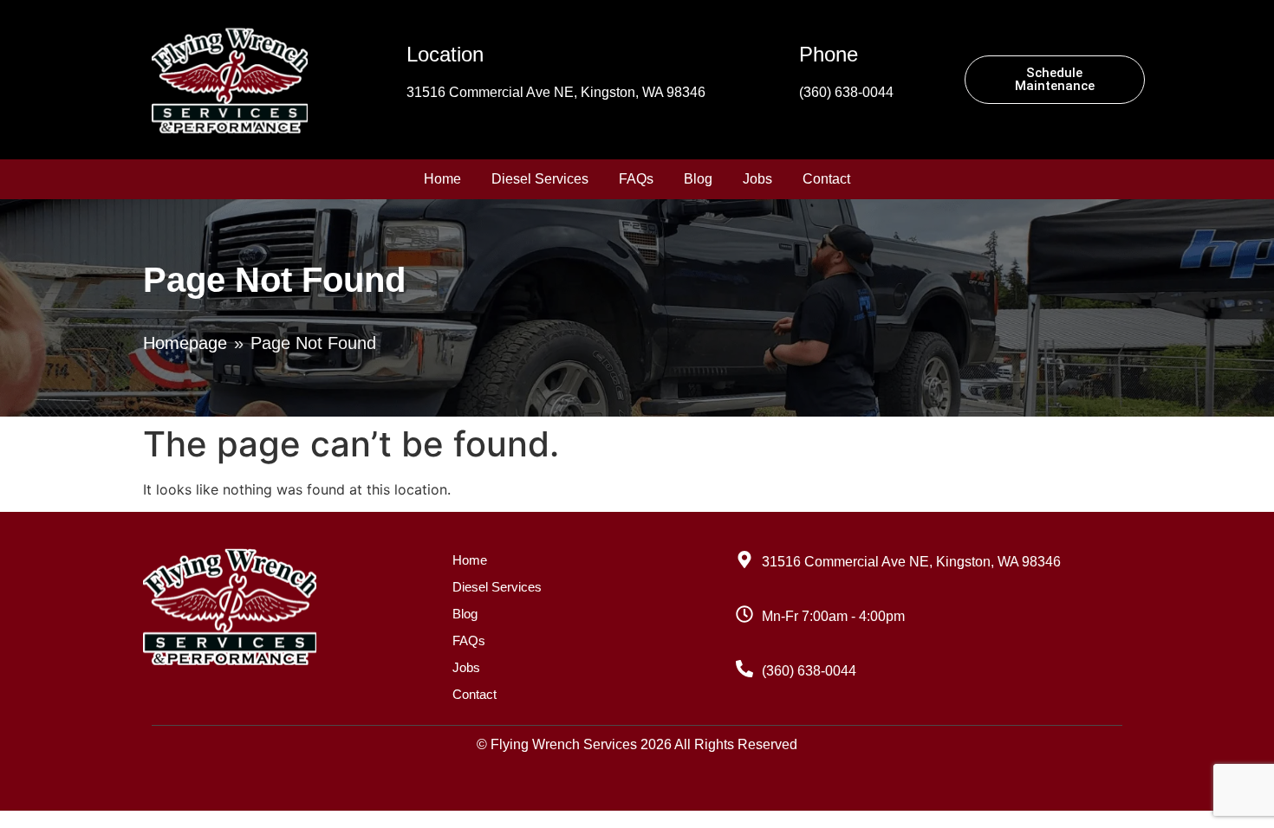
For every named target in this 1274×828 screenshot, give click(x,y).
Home (442, 178)
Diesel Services (539, 178)
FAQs (636, 178)
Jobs (757, 178)
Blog (698, 178)
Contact (826, 178)
